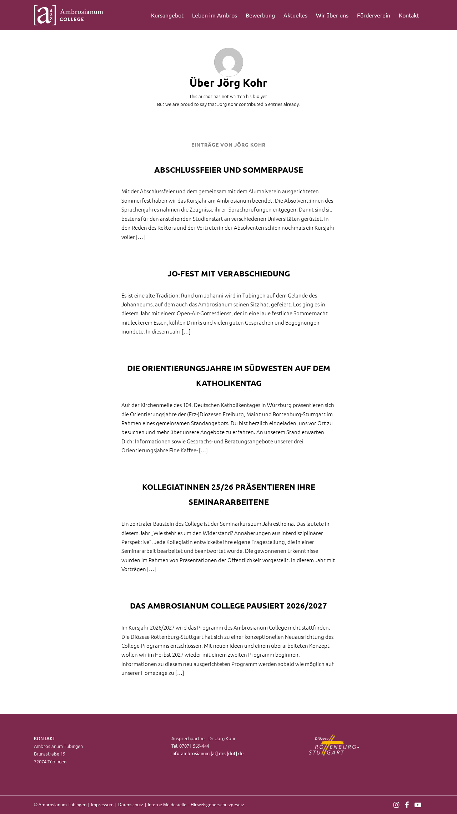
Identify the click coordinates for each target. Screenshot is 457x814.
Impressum (102, 805)
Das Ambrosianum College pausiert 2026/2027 (228, 605)
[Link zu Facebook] (407, 804)
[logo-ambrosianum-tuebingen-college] (69, 15)
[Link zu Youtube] (417, 804)
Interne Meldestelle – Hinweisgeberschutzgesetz (196, 805)
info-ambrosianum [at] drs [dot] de (207, 753)
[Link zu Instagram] (396, 804)
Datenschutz (130, 805)
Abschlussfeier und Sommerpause (228, 169)
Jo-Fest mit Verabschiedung (228, 273)
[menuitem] (167, 15)
